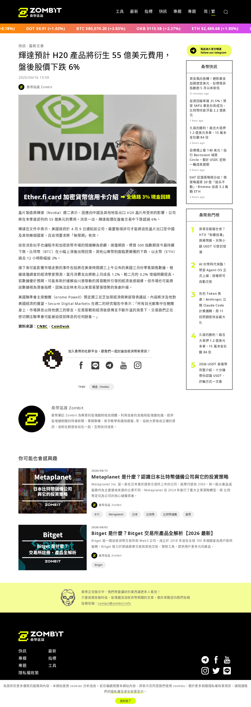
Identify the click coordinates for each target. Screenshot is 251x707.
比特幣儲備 (170, 514)
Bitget (99, 565)
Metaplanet (116, 514)
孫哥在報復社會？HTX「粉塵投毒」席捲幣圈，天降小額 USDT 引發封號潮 (212, 240)
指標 (149, 12)
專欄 (177, 12)
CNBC (42, 326)
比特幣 (150, 514)
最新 (134, 12)
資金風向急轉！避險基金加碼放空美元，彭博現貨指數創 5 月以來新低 (208, 83)
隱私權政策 (28, 672)
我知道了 (125, 701)
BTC (97, 514)
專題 (192, 12)
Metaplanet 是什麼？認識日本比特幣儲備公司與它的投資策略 (159, 476)
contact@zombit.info (114, 603)
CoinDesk (60, 326)
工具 (120, 12)
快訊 (163, 12)
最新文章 (36, 46)
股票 (188, 514)
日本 (135, 514)
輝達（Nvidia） (101, 387)
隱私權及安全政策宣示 (127, 691)
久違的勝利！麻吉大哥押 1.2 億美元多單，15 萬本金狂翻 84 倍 (208, 133)
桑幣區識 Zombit (39, 87)
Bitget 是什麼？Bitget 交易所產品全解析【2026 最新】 (153, 533)
